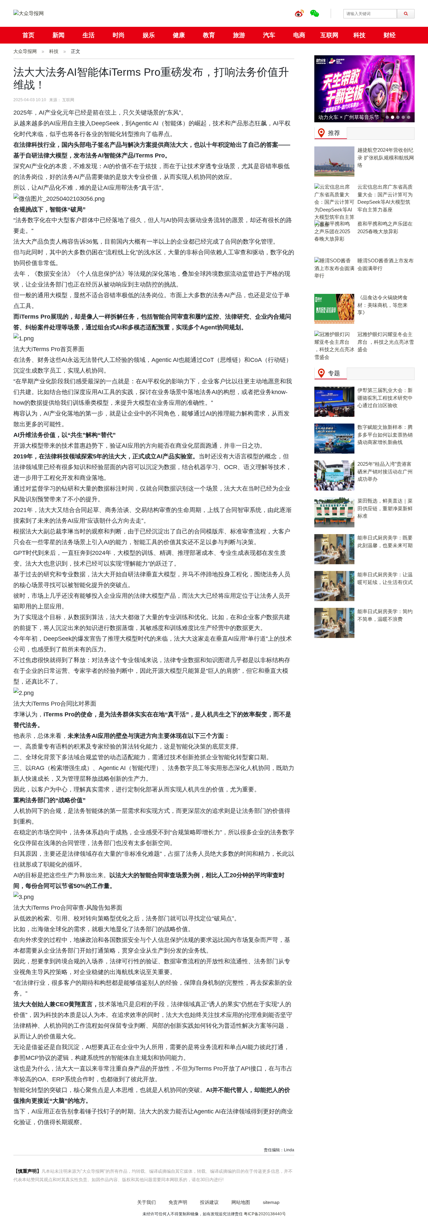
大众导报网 (25, 51)
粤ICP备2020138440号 (265, 1214)
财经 (390, 35)
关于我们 (146, 1202)
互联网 (329, 35)
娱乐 (149, 35)
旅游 (239, 35)
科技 (359, 35)
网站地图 (240, 1202)
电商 (299, 35)
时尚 (119, 35)
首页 (28, 35)
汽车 (269, 35)
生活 (89, 35)
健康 (179, 35)
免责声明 (178, 1202)
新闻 (58, 35)
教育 (209, 35)
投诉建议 (209, 1202)
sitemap (271, 1202)
